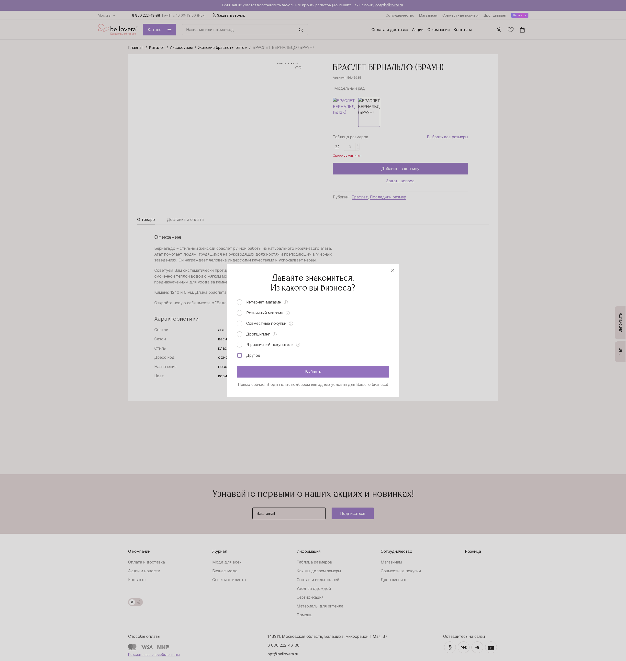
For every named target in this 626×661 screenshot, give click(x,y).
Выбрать (313, 371)
